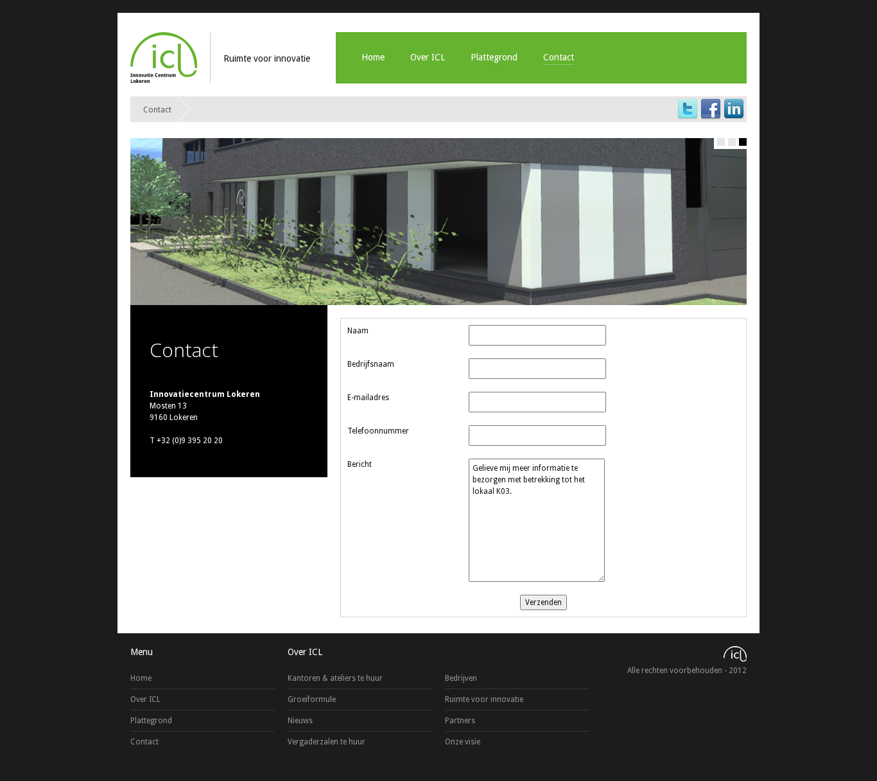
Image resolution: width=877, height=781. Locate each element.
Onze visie (462, 741)
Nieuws (300, 720)
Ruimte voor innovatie (484, 699)
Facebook (710, 109)
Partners (460, 720)
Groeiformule (312, 699)
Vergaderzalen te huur (326, 741)
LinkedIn (734, 109)
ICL (163, 57)
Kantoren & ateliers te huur (335, 678)
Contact (558, 57)
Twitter (687, 109)
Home (373, 57)
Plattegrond (494, 57)
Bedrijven (461, 678)
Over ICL (427, 57)
